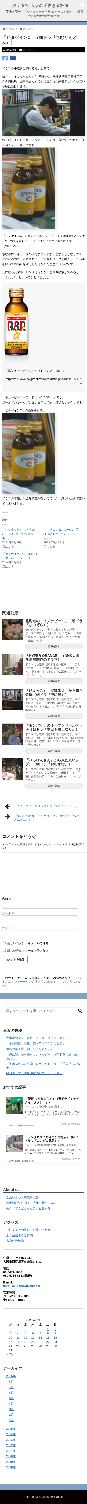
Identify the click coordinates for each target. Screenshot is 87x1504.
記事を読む (54, 646)
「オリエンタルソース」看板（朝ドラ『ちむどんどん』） (61, 534)
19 (25, 1342)
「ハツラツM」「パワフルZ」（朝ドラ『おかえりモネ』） (19, 534)
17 (10, 1342)
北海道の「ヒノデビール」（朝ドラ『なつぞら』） (54, 623)
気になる (28, 49)
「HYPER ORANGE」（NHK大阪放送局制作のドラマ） (52, 658)
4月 (11, 1403)
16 (55, 1337)
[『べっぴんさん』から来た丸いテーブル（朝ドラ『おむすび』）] (12, 769)
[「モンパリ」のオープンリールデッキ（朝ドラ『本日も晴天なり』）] (12, 734)
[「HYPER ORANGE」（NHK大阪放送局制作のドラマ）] (12, 664)
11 (18, 1337)
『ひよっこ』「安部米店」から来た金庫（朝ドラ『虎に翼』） (54, 693)
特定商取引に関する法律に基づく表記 (31, 1203)
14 (40, 1337)
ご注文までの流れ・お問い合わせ (28, 1229)
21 (40, 1342)
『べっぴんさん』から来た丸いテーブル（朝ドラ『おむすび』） (54, 762)
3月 (11, 1409)
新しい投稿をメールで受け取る (28, 950)
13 (33, 1337)
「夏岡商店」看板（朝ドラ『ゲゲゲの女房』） (37, 1043)
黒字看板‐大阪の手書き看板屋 (40, 5)
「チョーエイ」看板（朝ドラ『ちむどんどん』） (46, 806)
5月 (11, 1398)
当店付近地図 (15, 1241)
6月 (11, 1392)
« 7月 (10, 1354)
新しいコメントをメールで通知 (28, 943)
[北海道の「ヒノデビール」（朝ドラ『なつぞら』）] (12, 629)
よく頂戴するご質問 (19, 1235)
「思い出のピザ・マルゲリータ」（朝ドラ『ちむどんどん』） (46, 817)
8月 (11, 1381)
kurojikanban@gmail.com (21, 1286)
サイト (6, 928)
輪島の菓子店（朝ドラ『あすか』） (29, 1049)
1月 (11, 1420)
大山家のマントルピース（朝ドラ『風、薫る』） (38, 1038)
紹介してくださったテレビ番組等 (28, 1208)
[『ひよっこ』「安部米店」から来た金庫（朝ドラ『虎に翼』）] (12, 699)
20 (33, 1342)
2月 (11, 1414)
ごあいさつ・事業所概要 (22, 1197)
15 (48, 1337)
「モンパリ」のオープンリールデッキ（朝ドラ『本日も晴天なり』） (54, 727)
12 (25, 1337)
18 (18, 1342)
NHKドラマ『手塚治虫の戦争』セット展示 (34, 1073)
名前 (7, 898)
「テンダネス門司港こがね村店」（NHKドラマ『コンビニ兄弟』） (52, 1138)
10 (10, 1337)
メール (8, 913)
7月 (11, 1387)
